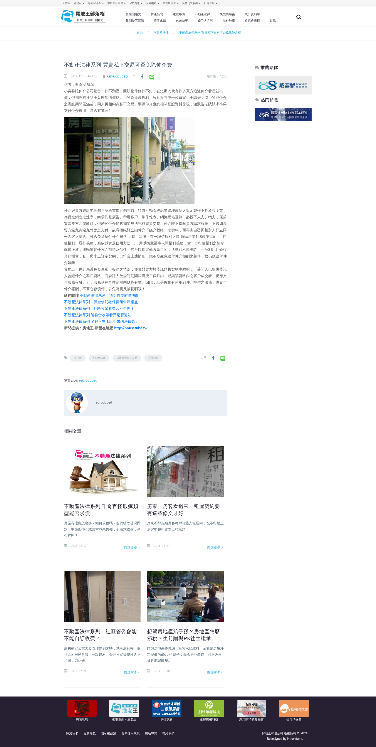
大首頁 (66, 3)
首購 (273, 20)
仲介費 (78, 357)
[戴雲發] (283, 85)
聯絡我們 (168, 733)
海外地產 (229, 20)
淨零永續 (160, 20)
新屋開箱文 (133, 14)
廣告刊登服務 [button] (190, 3)
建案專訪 (179, 14)
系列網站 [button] (151, 3)
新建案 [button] (78, 3)
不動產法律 (202, 14)
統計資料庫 (252, 14)
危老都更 (182, 20)
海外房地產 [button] (95, 3)
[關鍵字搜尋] (299, 17)
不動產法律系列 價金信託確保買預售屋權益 (101, 302)
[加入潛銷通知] (282, 114)
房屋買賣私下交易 (126, 357)
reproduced (117, 76)
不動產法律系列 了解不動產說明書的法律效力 (101, 321)
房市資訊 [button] (134, 3)
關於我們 (72, 733)
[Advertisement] (283, 188)
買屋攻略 (153, 357)
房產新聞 (157, 14)
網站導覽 (151, 733)
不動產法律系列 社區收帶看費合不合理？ (99, 308)
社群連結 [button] (209, 3)
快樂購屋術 (227, 14)
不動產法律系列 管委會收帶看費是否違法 (97, 315)
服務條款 (90, 733)
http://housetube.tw (131, 328)
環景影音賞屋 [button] (115, 3)
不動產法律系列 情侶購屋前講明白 (109, 295)
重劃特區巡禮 (135, 20)
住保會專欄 (252, 20)
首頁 (139, 32)
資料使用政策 (130, 733)
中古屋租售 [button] (169, 3)
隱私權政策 (108, 733)
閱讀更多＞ (132, 547)
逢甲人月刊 (205, 20)
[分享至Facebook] (142, 76)
